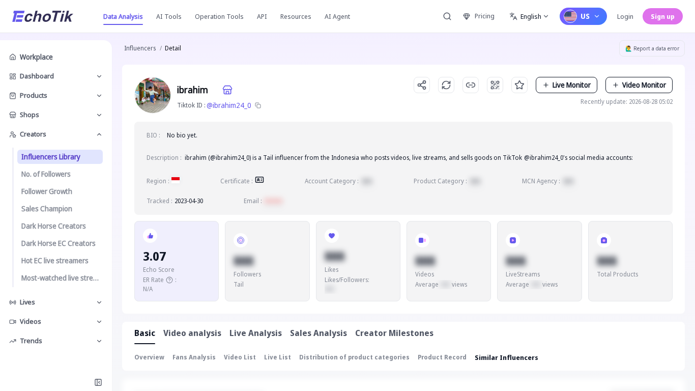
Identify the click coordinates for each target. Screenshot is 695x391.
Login (625, 16)
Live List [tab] (277, 357)
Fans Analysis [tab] (194, 357)
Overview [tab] (149, 357)
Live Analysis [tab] (255, 333)
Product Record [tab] (442, 357)
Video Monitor (644, 85)
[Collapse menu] (98, 382)
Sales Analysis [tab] (318, 333)
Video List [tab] (240, 357)
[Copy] (258, 105)
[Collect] (519, 85)
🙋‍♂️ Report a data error (652, 48)
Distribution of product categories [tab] (354, 357)
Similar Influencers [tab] (506, 357)
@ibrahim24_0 (229, 105)
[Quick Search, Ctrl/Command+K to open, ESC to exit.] (447, 16)
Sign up (663, 16)
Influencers (140, 48)
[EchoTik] (42, 16)
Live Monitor (572, 85)
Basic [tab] (144, 333)
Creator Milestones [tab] (394, 333)
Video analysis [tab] (192, 333)
